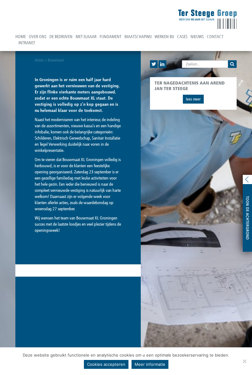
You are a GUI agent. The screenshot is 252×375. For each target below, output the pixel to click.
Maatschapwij (138, 36)
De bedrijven (61, 36)
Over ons (37, 36)
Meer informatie (150, 364)
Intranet (26, 42)
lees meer (193, 99)
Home (20, 36)
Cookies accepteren (106, 364)
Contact (215, 36)
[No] (244, 361)
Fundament (110, 36)
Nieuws (197, 36)
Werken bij (164, 36)
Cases (182, 36)
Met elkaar (86, 36)
